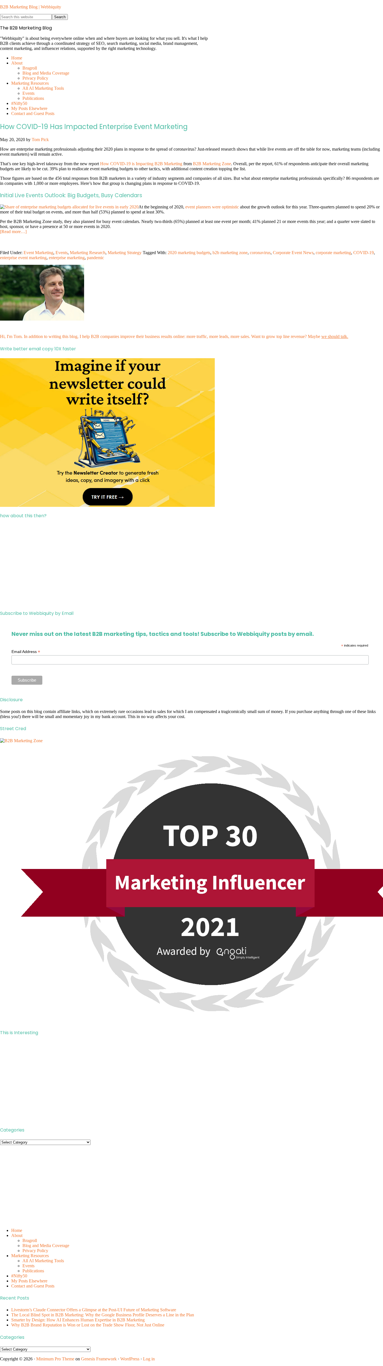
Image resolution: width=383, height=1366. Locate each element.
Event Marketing (38, 252)
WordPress (129, 1358)
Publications (33, 1270)
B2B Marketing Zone (212, 163)
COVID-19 (363, 252)
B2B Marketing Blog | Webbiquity (30, 6)
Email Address (25, 651)
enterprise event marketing (23, 257)
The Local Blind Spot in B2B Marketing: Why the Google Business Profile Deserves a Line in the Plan (102, 1314)
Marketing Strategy (125, 252)
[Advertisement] (168, 564)
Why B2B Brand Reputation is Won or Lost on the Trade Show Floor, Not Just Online (87, 1325)
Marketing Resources (30, 1255)
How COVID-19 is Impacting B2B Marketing (141, 163)
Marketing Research (87, 252)
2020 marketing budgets (189, 252)
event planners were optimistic (212, 206)
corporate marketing (333, 252)
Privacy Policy (35, 1250)
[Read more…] (13, 231)
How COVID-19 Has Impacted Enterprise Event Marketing (94, 126)
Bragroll (29, 1240)
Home (16, 1230)
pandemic (95, 257)
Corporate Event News (293, 252)
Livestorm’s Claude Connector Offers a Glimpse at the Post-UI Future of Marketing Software (93, 1309)
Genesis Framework (99, 1358)
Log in (149, 1358)
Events (62, 252)
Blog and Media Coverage (45, 1245)
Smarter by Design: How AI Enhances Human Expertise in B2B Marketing (78, 1319)
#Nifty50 (19, 1275)
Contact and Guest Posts (32, 1286)
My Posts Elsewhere (29, 1280)
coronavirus (260, 252)
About (16, 1235)
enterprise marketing (67, 257)
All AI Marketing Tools (43, 1260)
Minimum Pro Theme (55, 1358)
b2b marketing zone (230, 252)
